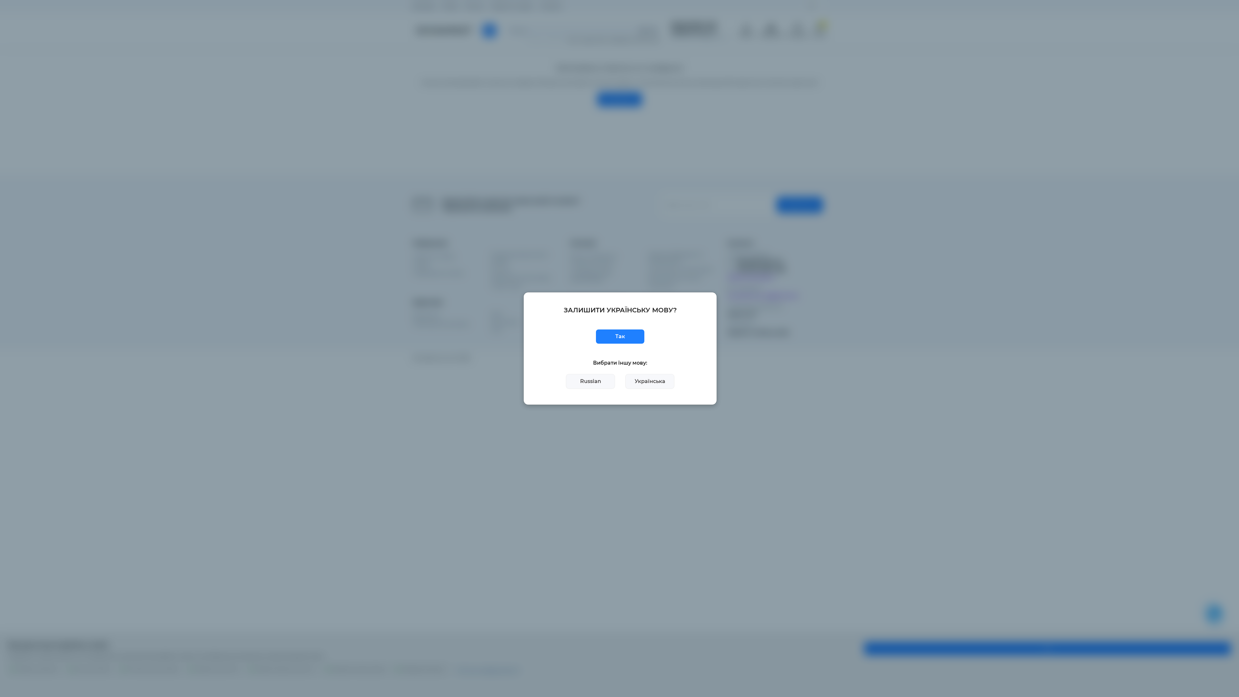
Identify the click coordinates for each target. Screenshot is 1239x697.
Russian (590, 381)
